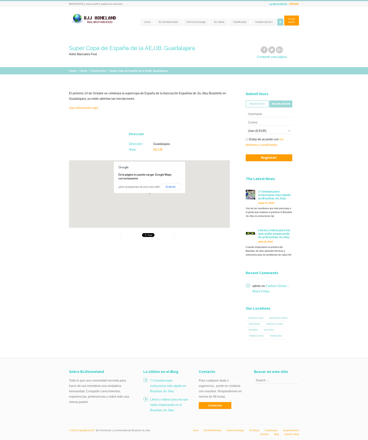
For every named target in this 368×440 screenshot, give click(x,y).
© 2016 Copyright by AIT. (82, 430)
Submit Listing (291, 434)
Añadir (293, 4)
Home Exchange (195, 22)
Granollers (274, 324)
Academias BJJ (264, 22)
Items (83, 71)
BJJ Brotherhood (168, 22)
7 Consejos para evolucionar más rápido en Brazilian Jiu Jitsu (168, 386)
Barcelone (256, 318)
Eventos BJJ (98, 71)
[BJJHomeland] (95, 19)
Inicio (147, 22)
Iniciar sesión (291, 20)
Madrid (253, 330)
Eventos (264, 434)
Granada (254, 324)
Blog (276, 434)
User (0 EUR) (257, 130)
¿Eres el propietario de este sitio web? (139, 187)
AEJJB (158, 149)
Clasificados (239, 22)
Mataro (269, 330)
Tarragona (256, 336)
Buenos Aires (278, 318)
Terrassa (275, 336)
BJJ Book (219, 22)
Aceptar (171, 186)
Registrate (257, 104)
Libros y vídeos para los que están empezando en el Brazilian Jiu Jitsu (169, 405)
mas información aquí (83, 107)
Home (72, 71)
